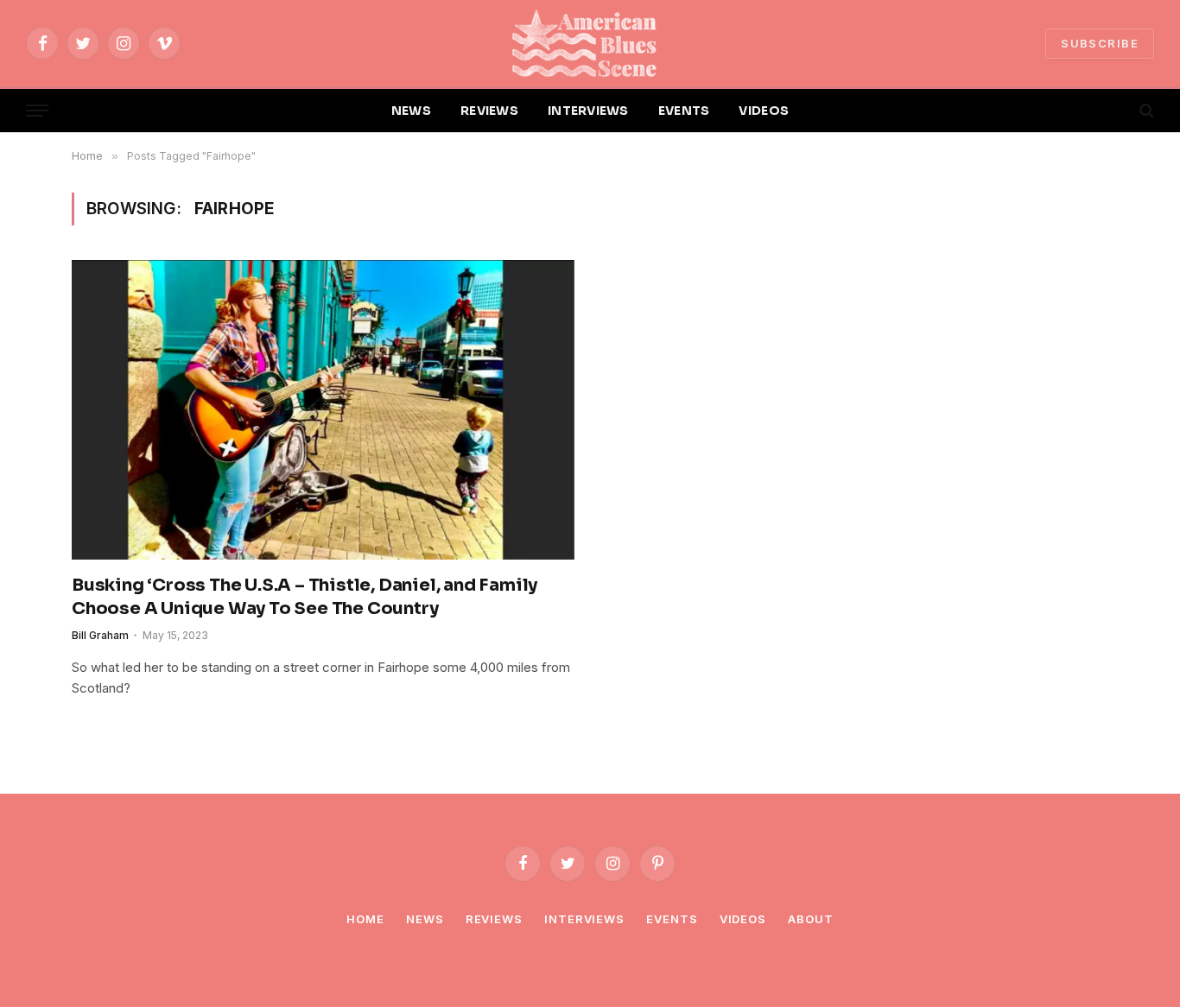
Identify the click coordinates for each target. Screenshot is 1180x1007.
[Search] (1145, 111)
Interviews (584, 919)
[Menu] (37, 111)
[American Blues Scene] (590, 43)
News (425, 919)
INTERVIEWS (588, 110)
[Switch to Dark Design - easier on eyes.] (1117, 110)
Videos (743, 919)
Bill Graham (100, 635)
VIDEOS (764, 110)
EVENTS (684, 110)
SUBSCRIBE (1100, 43)
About (811, 919)
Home (365, 919)
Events (671, 919)
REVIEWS (489, 110)
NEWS (411, 110)
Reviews (494, 919)
